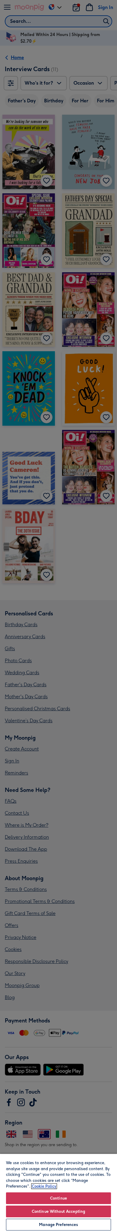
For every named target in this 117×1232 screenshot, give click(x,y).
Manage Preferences (58, 1224)
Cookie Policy (44, 1186)
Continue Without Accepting (58, 1211)
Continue (58, 1198)
